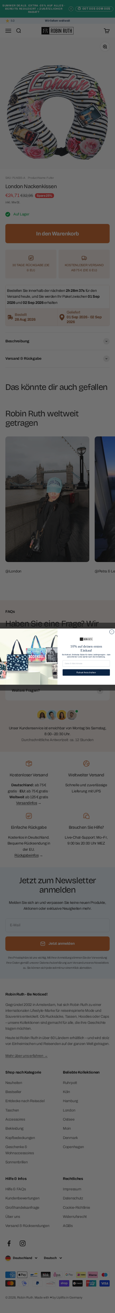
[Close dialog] (111, 631)
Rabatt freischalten (86, 672)
